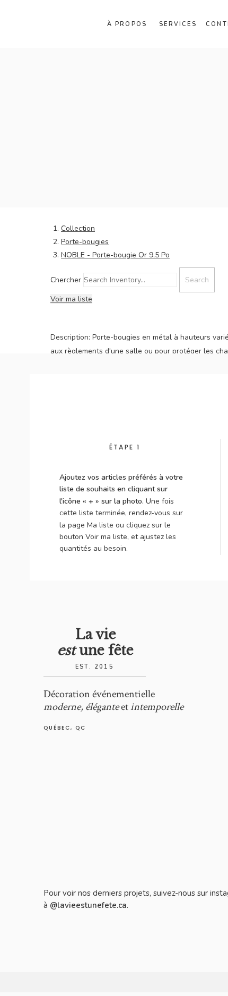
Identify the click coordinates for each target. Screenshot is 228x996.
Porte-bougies (85, 242)
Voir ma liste (71, 299)
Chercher (65, 280)
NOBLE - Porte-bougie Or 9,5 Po (115, 255)
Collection (78, 228)
